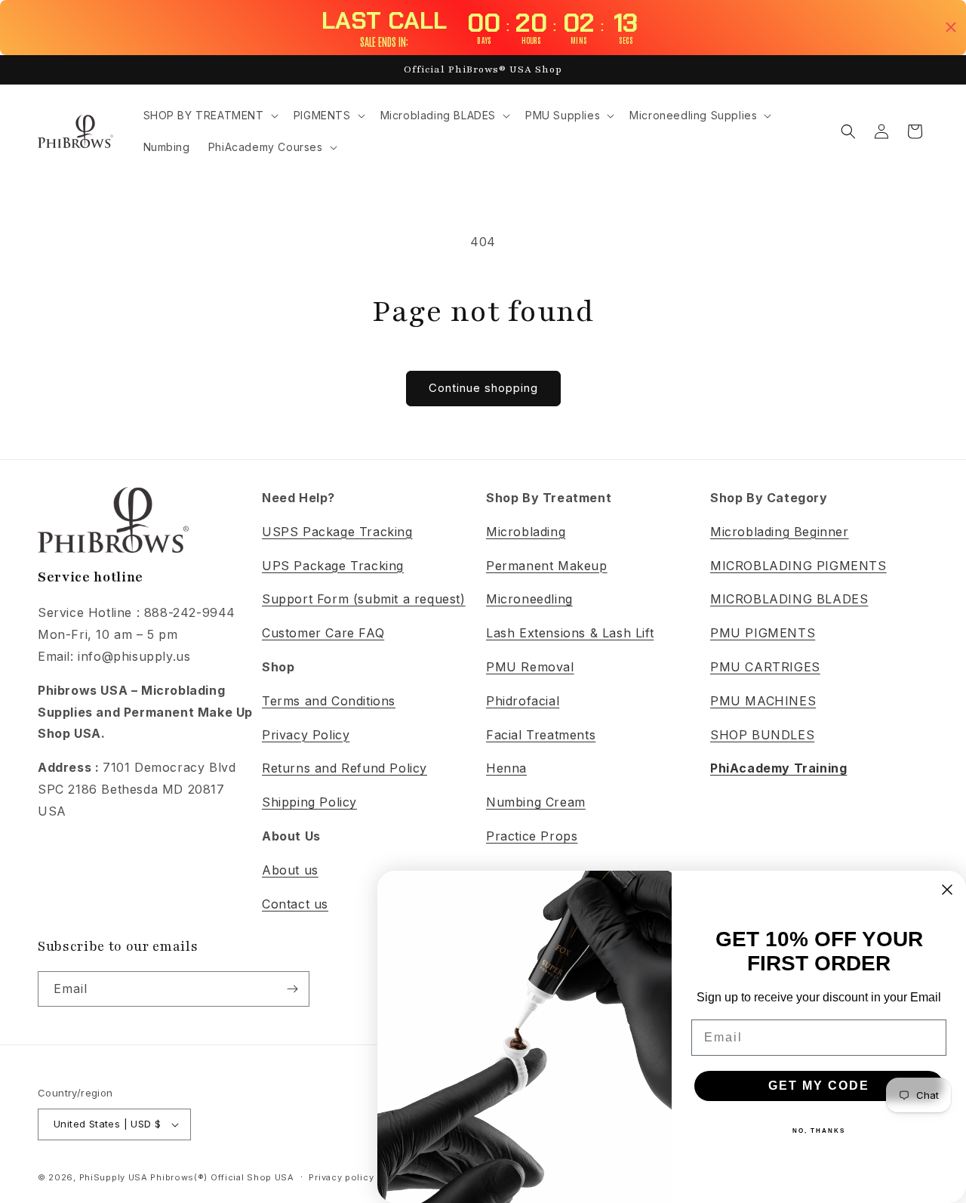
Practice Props (531, 836)
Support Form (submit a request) (364, 598)
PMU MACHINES (763, 700)
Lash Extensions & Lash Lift (570, 632)
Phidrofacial (522, 700)
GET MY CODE (818, 1085)
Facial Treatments (540, 734)
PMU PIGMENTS (762, 632)
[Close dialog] (947, 889)
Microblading (525, 531)
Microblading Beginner (779, 531)
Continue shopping (483, 388)
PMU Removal (530, 666)
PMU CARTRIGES (765, 666)
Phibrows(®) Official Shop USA (222, 1177)
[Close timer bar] (951, 27)
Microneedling (529, 598)
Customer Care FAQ (323, 632)
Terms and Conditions (328, 700)
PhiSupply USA (113, 1177)
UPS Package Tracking (333, 565)
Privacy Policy (305, 734)
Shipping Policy (309, 802)
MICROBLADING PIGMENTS (798, 565)
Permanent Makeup (547, 565)
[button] (209, 115)
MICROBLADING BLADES (789, 598)
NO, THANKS (818, 1130)
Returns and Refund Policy (344, 768)
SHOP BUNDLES (762, 734)
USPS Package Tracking (337, 531)
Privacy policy (341, 1177)
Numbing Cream (536, 802)
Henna (506, 768)
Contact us (295, 904)
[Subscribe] (292, 989)
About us (290, 870)
